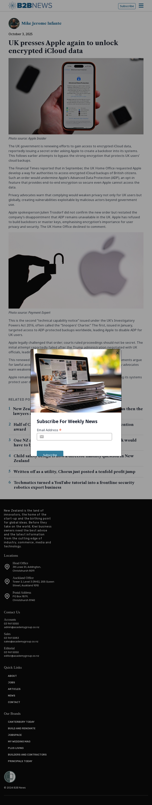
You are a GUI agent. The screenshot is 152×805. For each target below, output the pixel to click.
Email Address (49, 429)
